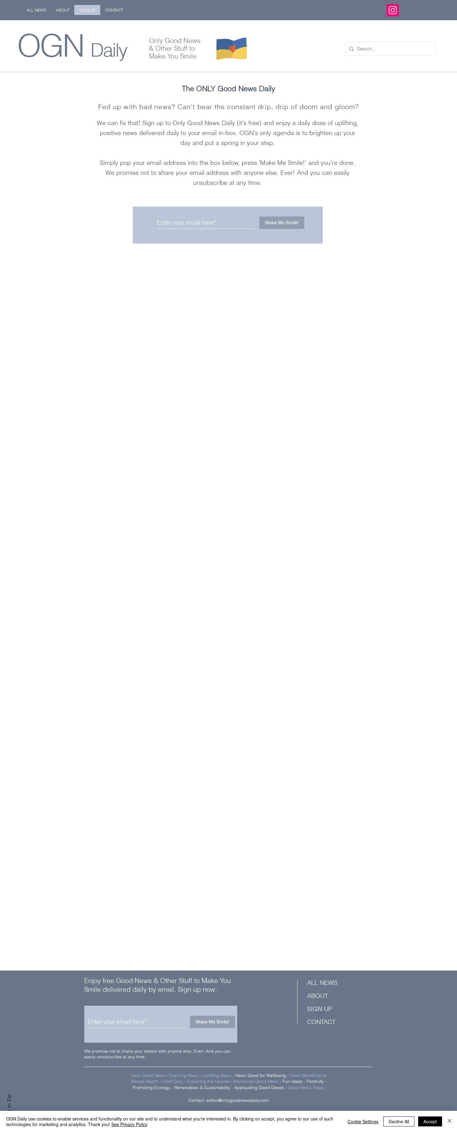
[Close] (449, 1121)
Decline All (399, 1121)
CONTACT (321, 1022)
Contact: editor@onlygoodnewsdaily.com (228, 1100)
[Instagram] (393, 10)
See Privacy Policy (129, 1124)
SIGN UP (319, 1009)
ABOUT (317, 995)
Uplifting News (217, 1075)
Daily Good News (148, 1075)
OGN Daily (172, 1081)
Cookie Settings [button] (363, 1121)
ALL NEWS (322, 982)
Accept (430, 1121)
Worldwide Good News (256, 1081)
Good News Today (306, 1087)
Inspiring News (184, 1075)
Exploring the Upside (208, 1081)
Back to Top (10, 1107)
